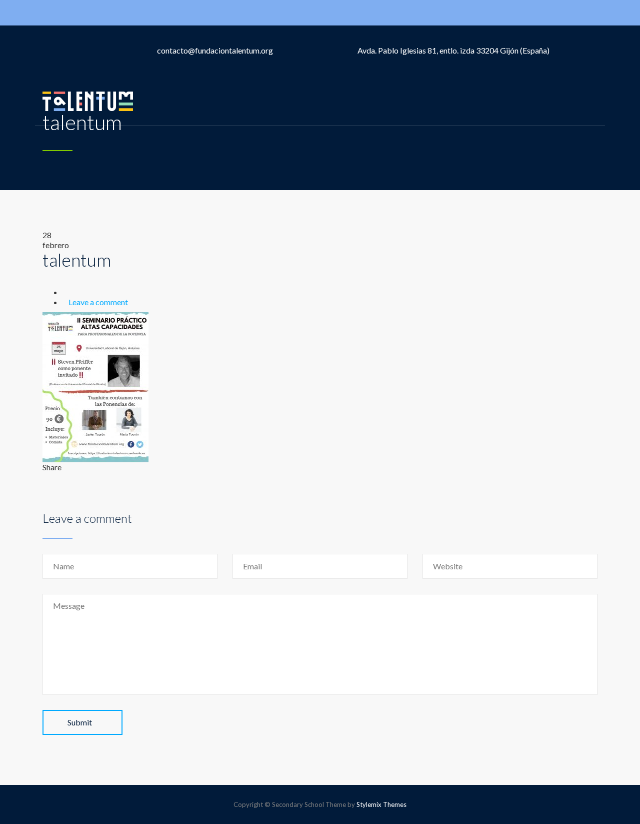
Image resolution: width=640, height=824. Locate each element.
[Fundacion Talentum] (87, 101)
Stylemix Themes (381, 804)
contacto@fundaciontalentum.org (215, 50)
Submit (80, 722)
